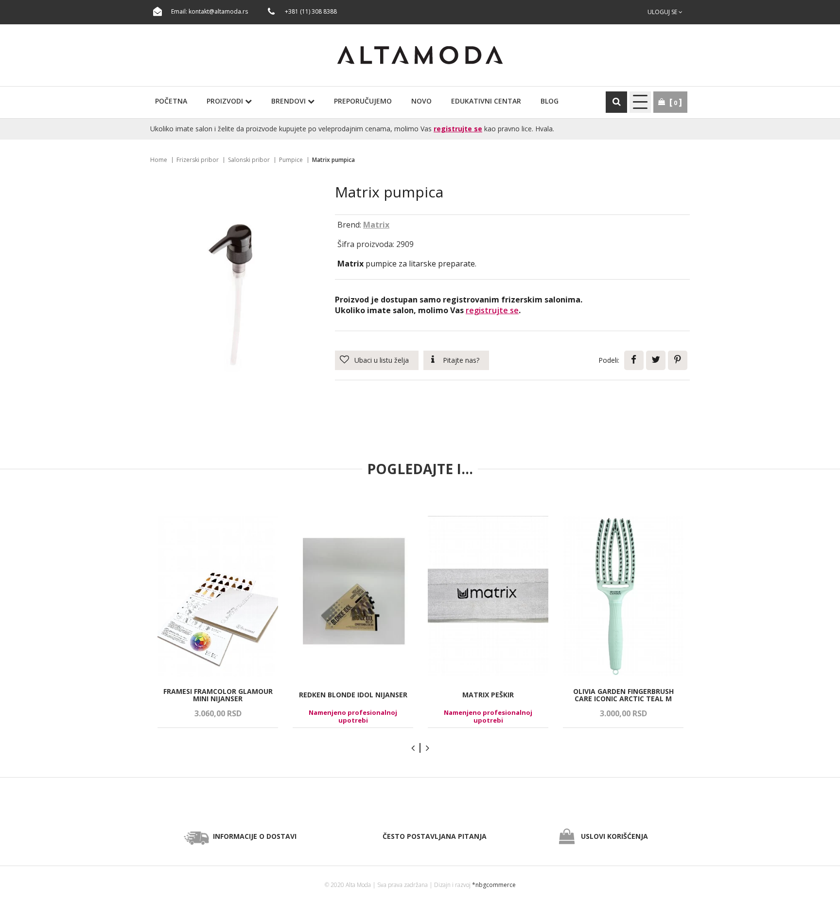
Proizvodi (226, 101)
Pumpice (291, 160)
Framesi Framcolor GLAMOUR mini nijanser (218, 695)
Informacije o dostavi (255, 836)
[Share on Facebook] (634, 360)
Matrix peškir (488, 694)
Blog (550, 101)
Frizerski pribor (197, 160)
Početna (171, 101)
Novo (421, 101)
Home (158, 160)
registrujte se (458, 128)
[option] (217, 622)
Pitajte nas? (461, 360)
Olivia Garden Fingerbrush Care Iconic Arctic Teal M (623, 695)
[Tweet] (655, 360)
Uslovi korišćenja (614, 836)
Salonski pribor (249, 160)
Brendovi (289, 101)
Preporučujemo (363, 101)
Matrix (376, 224)
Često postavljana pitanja (435, 836)
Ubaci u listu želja (381, 360)
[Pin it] (677, 360)
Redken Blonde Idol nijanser (353, 694)
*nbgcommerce (494, 885)
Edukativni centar (486, 101)
